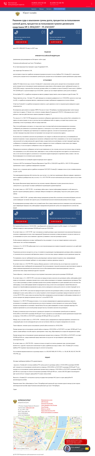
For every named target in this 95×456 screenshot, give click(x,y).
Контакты (49, 9)
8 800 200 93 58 (30, 408)
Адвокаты (33, 9)
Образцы (41, 9)
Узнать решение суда (59, 9)
